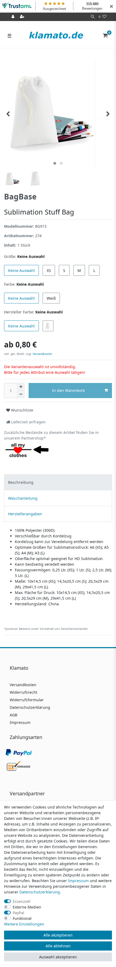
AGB (13, 714)
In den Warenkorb (68, 390)
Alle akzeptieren (58, 935)
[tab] (58, 482)
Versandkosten (42, 354)
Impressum (20, 722)
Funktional (22, 918)
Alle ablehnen (58, 945)
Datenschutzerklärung (30, 707)
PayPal (18, 912)
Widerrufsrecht (23, 692)
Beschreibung (20, 482)
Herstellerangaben (25, 513)
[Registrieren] (22, 17)
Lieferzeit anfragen (28, 421)
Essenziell (21, 901)
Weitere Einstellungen (24, 924)
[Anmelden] (13, 17)
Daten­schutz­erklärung (39, 892)
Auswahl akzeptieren (58, 956)
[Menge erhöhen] (21, 387)
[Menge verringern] (21, 394)
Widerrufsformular (27, 699)
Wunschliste (21, 410)
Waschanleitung (22, 498)
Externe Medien (27, 907)
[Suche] (92, 17)
